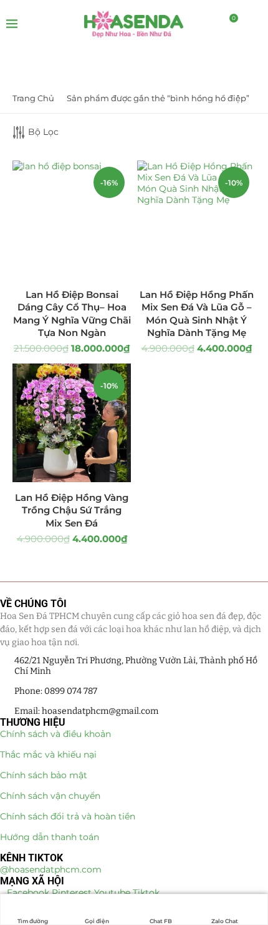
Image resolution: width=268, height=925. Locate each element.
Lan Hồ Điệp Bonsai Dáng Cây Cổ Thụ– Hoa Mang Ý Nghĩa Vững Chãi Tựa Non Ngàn (72, 314)
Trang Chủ (33, 98)
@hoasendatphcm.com (51, 869)
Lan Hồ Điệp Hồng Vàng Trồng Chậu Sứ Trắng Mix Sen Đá (71, 510)
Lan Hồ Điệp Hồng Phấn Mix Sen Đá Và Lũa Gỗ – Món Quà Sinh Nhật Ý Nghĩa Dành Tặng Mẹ (197, 314)
